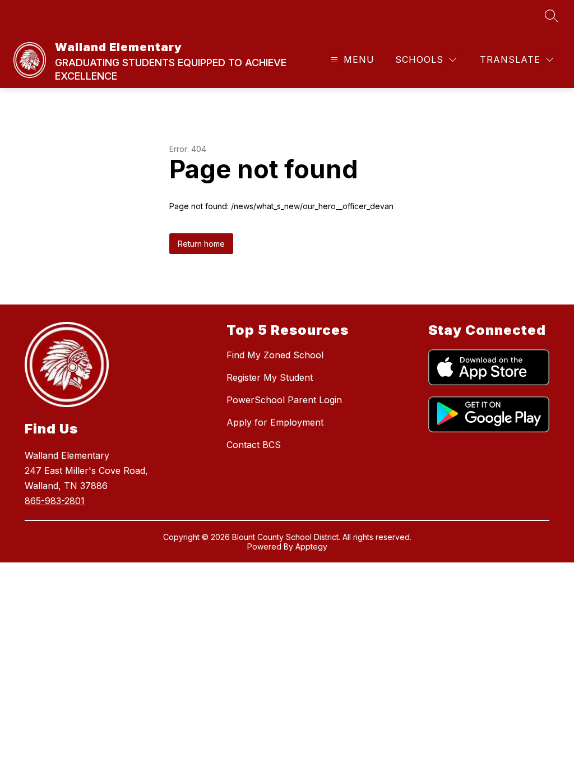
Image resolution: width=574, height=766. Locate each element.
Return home (201, 243)
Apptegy (311, 546)
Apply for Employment (274, 422)
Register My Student (269, 377)
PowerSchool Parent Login (284, 399)
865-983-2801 (55, 500)
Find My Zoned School (274, 355)
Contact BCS (253, 444)
